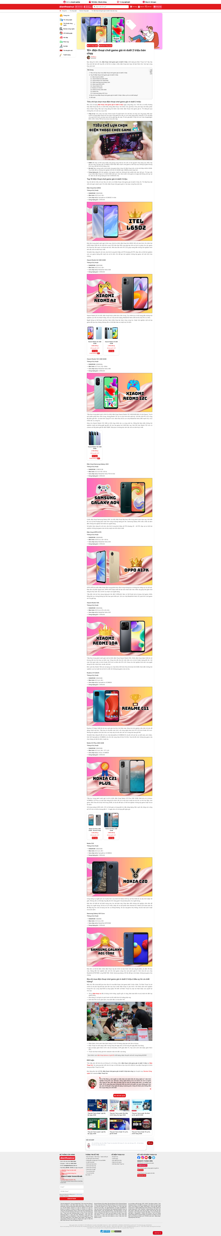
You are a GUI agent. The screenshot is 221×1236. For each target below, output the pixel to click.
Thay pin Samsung (70, 1206)
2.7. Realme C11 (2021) (96, 87)
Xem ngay (94, 351)
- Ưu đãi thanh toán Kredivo (92, 1158)
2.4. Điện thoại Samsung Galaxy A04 (100, 82)
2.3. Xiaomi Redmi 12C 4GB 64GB (99, 80)
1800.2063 (73, 1163)
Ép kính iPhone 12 (113, 1206)
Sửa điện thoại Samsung (76, 1205)
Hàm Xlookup (141, 1209)
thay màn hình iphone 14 (104, 1211)
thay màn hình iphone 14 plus (113, 1213)
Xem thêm (87, 1175)
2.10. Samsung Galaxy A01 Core (98, 93)
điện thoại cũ (97, 993)
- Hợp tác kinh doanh (116, 1162)
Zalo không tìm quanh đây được (142, 1211)
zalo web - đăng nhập (154, 1216)
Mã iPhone (147, 1206)
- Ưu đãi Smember (89, 1162)
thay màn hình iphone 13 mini (110, 1214)
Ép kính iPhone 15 (103, 1205)
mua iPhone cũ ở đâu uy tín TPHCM (139, 1216)
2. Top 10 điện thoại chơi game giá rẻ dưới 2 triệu (104, 75)
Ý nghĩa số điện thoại (140, 1207)
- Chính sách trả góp (90, 1169)
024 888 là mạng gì (142, 1205)
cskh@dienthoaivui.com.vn (70, 1165)
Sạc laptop (88, 1217)
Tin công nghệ (73, 10)
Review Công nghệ (84, 10)
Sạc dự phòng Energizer (116, 1209)
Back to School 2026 (140, 1214)
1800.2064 (73, 1161)
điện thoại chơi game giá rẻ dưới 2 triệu (110, 104)
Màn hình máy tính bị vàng (142, 1210)
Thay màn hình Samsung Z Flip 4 (68, 1210)
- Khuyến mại (114, 1156)
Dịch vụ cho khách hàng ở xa (69, 1173)
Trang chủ (64, 10)
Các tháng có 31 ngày (137, 1206)
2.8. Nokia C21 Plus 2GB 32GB (98, 89)
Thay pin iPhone (64, 1205)
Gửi (151, 1143)
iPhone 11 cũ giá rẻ (87, 1207)
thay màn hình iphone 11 (117, 1211)
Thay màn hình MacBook (76, 1214)
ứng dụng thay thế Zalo (134, 1217)
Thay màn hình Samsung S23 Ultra (70, 1211)
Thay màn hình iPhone (86, 1203)
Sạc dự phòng (106, 1209)
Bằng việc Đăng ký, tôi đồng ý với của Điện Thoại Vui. (71, 1195)
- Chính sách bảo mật (90, 1165)
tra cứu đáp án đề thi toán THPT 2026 (138, 1203)
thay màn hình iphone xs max (110, 1216)
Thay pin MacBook (71, 1216)
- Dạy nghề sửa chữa (116, 1160)
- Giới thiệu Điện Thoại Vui (117, 1164)
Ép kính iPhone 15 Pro (113, 1203)
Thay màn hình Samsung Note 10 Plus (74, 1213)
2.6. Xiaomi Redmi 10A (96, 86)
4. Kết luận (92, 97)
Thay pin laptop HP (65, 1203)
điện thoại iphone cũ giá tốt (105, 1055)
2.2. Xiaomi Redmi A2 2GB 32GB (99, 78)
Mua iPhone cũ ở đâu (150, 1207)
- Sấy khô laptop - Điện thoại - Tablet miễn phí (96, 1156)
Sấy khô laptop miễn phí (76, 1220)
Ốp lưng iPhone (118, 1210)
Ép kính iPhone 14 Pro (113, 1205)
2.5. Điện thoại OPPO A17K (97, 84)
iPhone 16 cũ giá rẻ (83, 1218)
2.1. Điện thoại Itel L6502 (97, 77)
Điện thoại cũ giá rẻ (80, 1206)
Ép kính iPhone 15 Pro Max (100, 1203)
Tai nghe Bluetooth (109, 1207)
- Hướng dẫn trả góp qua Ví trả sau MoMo (95, 1160)
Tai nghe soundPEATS (120, 1207)
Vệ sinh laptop (66, 1207)
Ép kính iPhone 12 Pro (102, 1206)
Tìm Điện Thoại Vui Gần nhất (69, 1170)
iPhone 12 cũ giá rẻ (65, 1209)
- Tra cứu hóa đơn (89, 1173)
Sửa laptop (75, 1217)
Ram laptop (81, 1217)
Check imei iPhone (147, 1213)
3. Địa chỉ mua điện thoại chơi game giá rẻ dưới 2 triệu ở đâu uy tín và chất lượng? (113, 95)
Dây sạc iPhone (98, 1209)
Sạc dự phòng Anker (107, 1210)
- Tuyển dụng (114, 1158)
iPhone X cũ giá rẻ (76, 1207)
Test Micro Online (153, 1203)
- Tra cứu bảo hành (90, 1171)
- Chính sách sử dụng (90, 1167)
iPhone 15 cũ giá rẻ (72, 1218)
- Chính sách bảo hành (90, 1164)
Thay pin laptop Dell (75, 1203)
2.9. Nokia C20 (94, 91)
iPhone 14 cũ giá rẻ (87, 1209)
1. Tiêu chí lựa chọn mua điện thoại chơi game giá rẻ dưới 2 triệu (108, 72)
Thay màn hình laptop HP (83, 1216)
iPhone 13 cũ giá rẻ (76, 1209)
